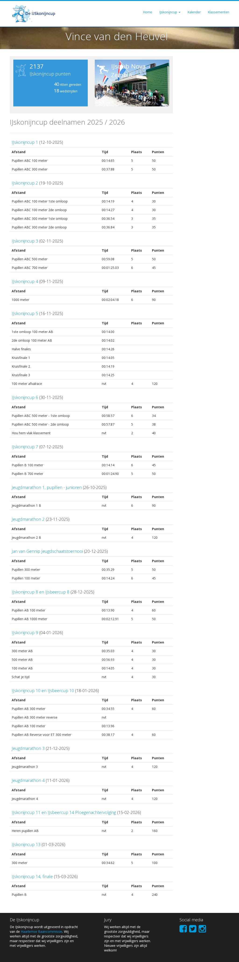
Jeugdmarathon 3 (28, 748)
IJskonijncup (168, 12)
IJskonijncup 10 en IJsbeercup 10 (43, 690)
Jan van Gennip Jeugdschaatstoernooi (47, 551)
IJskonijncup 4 (25, 281)
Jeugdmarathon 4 (28, 780)
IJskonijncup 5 (25, 313)
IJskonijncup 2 (25, 183)
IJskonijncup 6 (25, 397)
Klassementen (218, 12)
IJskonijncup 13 (26, 844)
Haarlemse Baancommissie (41, 931)
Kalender (194, 12)
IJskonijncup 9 (25, 632)
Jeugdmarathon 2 (28, 519)
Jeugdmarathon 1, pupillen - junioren (47, 487)
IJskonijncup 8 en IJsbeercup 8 (40, 592)
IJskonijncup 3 (25, 241)
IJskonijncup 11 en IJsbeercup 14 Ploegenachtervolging (64, 812)
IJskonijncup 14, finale (32, 876)
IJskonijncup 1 (25, 142)
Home (147, 12)
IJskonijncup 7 (25, 446)
